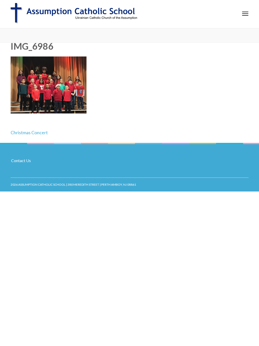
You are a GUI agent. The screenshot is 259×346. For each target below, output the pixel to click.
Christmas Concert (29, 132)
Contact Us (21, 160)
